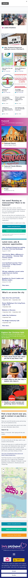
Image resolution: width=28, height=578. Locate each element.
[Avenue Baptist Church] (11, 491)
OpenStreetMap (19, 517)
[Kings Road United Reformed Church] (10, 491)
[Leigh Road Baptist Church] (8, 490)
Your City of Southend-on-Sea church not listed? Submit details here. (12, 454)
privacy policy (23, 567)
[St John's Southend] (13, 492)
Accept (14, 571)
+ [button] (3, 469)
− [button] (3, 471)
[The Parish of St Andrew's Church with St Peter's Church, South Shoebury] (21, 493)
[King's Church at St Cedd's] (8, 488)
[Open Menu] (14, 554)
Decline (14, 575)
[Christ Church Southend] (16, 492)
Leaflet (13, 517)
